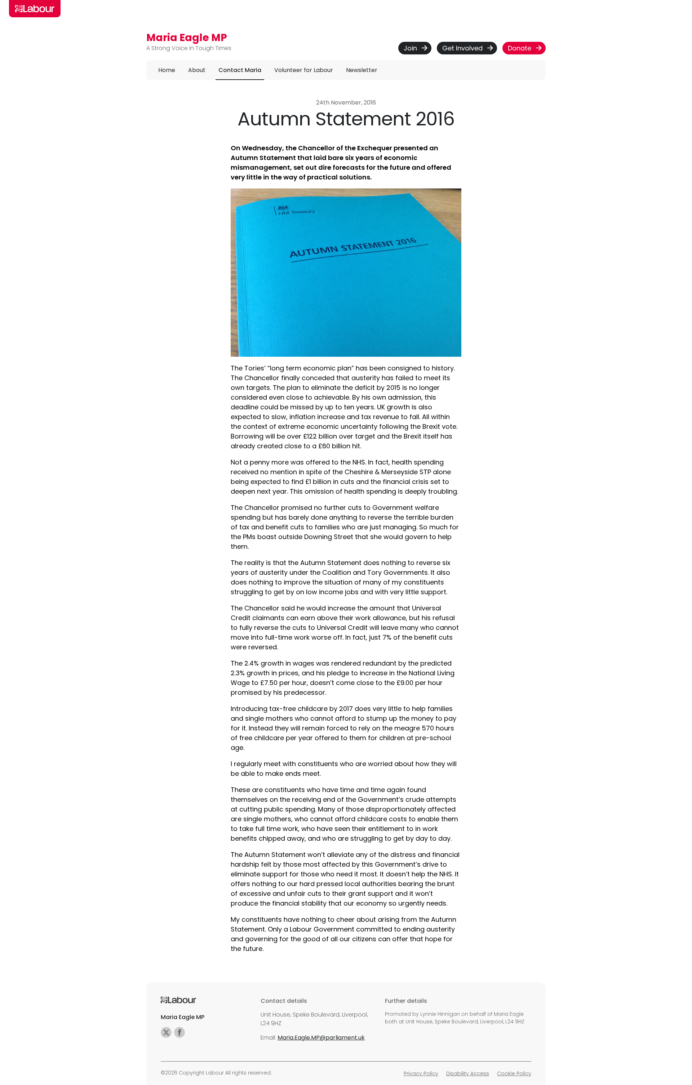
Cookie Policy (514, 1073)
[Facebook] (179, 1032)
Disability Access (467, 1073)
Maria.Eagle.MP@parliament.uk (321, 1037)
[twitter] (166, 1032)
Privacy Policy (421, 1073)
